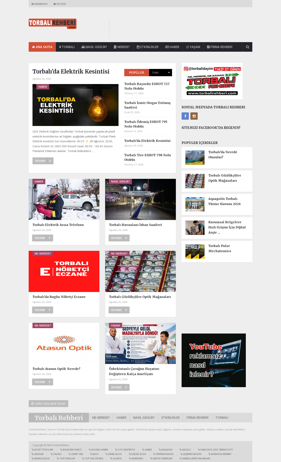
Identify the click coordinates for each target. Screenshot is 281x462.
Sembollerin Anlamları (196, 458)
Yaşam (194, 47)
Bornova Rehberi (220, 454)
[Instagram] (194, 116)
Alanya (117, 458)
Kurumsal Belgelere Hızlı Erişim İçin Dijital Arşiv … (227, 227)
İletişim (61, 4)
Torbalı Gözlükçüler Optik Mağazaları (140, 297)
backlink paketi (72, 449)
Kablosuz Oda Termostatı (216, 449)
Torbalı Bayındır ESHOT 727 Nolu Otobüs (147, 86)
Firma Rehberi (221, 47)
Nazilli (186, 449)
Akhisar (39, 454)
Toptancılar (67, 458)
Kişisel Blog (138, 454)
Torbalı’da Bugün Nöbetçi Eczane (59, 297)
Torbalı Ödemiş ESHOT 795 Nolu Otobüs (145, 124)
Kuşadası (166, 449)
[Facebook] (185, 116)
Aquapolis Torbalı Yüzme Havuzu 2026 (224, 201)
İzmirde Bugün (164, 454)
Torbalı (68, 47)
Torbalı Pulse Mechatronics (219, 248)
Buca (95, 454)
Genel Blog (115, 454)
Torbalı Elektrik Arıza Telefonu (58, 225)
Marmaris (137, 458)
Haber (174, 47)
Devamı (40, 161)
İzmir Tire (77, 454)
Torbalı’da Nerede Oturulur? (222, 154)
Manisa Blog (42, 458)
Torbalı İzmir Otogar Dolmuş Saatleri (147, 105)
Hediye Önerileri (162, 458)
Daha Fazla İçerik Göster (50, 403)
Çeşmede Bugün (192, 454)
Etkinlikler (149, 47)
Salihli (57, 454)
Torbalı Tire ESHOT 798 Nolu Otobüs (147, 157)
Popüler (136, 72)
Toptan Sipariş (93, 458)
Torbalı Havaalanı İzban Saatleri (135, 225)
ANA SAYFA (43, 47)
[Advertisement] (182, 28)
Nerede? (123, 47)
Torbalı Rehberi (59, 418)
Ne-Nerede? (101, 417)
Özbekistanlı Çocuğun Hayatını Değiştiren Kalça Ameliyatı (134, 371)
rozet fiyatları (43, 449)
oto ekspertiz (126, 449)
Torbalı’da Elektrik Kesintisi (71, 71)
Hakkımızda (40, 4)
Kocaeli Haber (99, 449)
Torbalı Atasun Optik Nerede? (56, 369)
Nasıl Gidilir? (96, 47)
